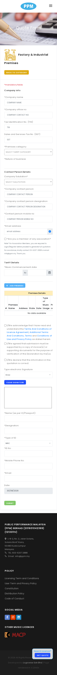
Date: (7, 485)
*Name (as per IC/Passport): (20, 413)
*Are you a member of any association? (29, 238)
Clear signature (15, 382)
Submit (10, 503)
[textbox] (28, 152)
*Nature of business (15, 158)
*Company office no (15, 109)
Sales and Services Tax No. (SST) (22, 134)
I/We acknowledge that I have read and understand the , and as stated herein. (29, 332)
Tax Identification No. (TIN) (18, 121)
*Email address (12, 225)
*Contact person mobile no (19, 213)
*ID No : (8, 448)
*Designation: (11, 425)
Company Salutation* (16, 176)
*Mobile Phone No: (14, 460)
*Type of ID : (10, 437)
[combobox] (28, 152)
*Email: (8, 472)
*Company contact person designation (26, 201)
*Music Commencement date (20, 267)
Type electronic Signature (18, 369)
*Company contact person (19, 188)
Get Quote (42, 655)
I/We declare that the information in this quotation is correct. (29, 361)
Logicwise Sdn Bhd (32, 662)
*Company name (13, 97)
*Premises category (15, 146)
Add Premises (15, 285)
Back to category (16, 72)
